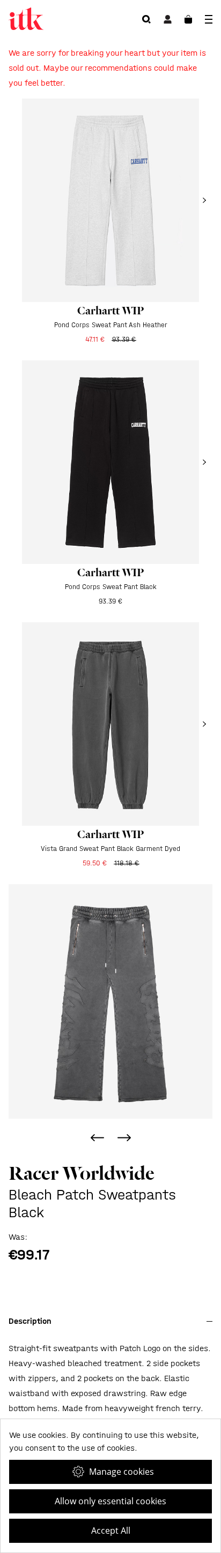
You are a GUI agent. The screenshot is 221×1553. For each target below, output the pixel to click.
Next (123, 1137)
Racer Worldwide (81, 1173)
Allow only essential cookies (110, 1501)
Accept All (110, 1530)
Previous (97, 1137)
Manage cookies (121, 1471)
